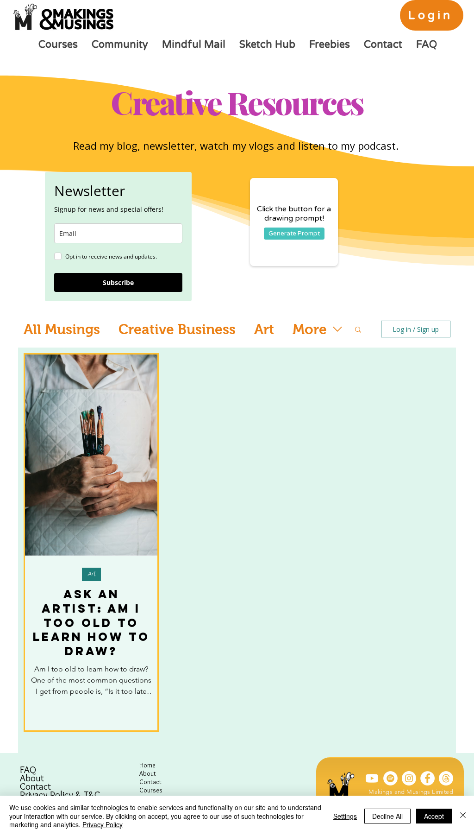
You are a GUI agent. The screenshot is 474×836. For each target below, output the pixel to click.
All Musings (62, 329)
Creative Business (177, 329)
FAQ (28, 770)
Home (147, 765)
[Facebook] (427, 778)
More (310, 329)
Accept (434, 816)
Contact (35, 786)
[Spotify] (390, 778)
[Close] (462, 816)
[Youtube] (372, 778)
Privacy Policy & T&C (60, 795)
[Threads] (446, 778)
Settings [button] (345, 816)
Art (264, 329)
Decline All (387, 816)
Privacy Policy (102, 824)
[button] (358, 330)
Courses (150, 790)
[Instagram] (409, 778)
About (32, 778)
